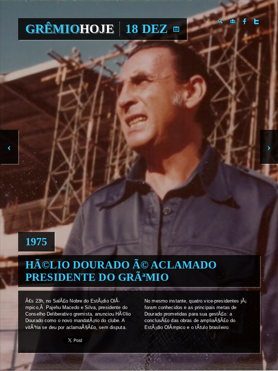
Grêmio (69, 29)
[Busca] (221, 21)
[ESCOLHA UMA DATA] (176, 29)
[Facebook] (244, 21)
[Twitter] (256, 21)
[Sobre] (232, 21)
